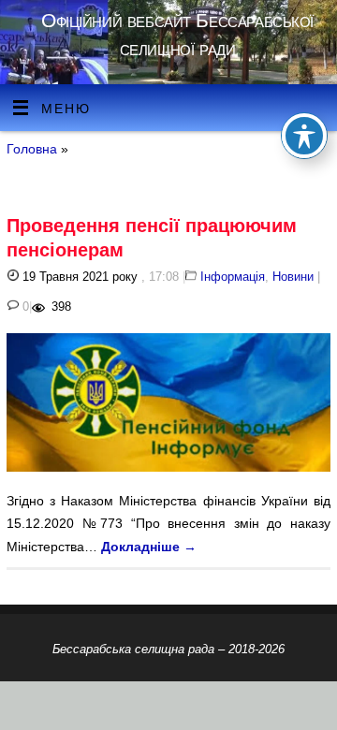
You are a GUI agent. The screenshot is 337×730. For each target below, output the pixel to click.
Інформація (232, 277)
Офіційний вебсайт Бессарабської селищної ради (177, 34)
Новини (293, 277)
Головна (32, 148)
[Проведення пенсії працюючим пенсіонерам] (168, 406)
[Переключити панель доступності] (304, 135)
